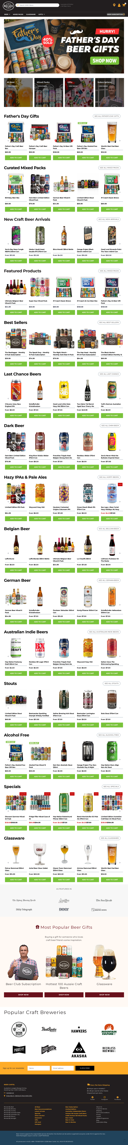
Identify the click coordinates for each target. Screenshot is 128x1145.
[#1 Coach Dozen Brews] (112, 184)
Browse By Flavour (9, 1116)
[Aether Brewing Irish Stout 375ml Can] (64, 700)
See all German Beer (109, 580)
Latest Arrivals (40, 1111)
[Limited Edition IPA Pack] (16, 493)
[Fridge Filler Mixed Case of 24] (40, 803)
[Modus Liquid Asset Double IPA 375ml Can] (40, 235)
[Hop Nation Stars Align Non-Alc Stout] (112, 751)
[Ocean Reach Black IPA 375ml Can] (88, 493)
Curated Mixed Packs (25, 167)
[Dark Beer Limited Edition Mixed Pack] (40, 184)
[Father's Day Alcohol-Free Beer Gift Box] (88, 132)
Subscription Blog (101, 1122)
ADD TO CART (16, 261)
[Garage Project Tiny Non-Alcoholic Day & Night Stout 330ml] (88, 751)
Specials (12, 786)
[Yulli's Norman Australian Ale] (112, 390)
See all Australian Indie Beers (104, 632)
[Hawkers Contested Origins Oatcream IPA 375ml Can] (64, 493)
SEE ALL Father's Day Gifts (106, 116)
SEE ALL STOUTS (112, 683)
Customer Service (101, 1109)
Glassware (31, 14)
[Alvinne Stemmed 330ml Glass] (88, 854)
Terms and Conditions (103, 1112)
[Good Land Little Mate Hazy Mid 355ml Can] (64, 390)
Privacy (98, 1114)
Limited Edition (71, 1109)
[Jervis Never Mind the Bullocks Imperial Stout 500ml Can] (112, 442)
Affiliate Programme (102, 1118)
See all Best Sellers (109, 322)
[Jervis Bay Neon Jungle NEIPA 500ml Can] (16, 235)
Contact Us (10, 1093)
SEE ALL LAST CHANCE (109, 374)
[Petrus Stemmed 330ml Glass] (16, 854)
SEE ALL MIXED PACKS (109, 168)
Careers (98, 1116)
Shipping (99, 1110)
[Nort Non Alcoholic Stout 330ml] (64, 751)
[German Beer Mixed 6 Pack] (64, 184)
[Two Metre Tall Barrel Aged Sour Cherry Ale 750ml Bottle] (88, 390)
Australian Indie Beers (26, 631)
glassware (104, 984)
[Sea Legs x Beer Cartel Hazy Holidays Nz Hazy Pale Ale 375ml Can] (112, 493)
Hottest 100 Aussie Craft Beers (64, 985)
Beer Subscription (115, 14)
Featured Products (22, 270)
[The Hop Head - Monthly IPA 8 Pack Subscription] (88, 339)
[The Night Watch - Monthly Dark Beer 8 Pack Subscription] (64, 339)
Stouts (10, 683)
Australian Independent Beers (76, 1111)
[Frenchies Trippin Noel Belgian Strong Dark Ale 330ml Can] (64, 442)
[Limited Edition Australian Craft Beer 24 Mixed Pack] (112, 803)
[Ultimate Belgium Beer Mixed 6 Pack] (16, 287)
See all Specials (111, 787)
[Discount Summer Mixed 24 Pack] (16, 803)
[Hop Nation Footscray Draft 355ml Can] (16, 648)
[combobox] (37, 5)
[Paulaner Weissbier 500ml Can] (64, 596)
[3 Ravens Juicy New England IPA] (16, 390)
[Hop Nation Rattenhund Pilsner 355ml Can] (64, 803)
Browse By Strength (10, 1118)
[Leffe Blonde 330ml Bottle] (40, 545)
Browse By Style (9, 1107)
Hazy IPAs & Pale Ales (25, 477)
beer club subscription (23, 984)
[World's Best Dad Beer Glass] (112, 132)
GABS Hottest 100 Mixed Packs (76, 1115)
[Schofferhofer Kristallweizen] (40, 390)
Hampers (38, 1124)
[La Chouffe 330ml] (88, 545)
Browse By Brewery (10, 1109)
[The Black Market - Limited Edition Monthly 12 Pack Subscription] (112, 339)
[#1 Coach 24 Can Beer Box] (88, 287)
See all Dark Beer (110, 426)
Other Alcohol (39, 1115)
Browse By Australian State (12, 1112)
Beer (6, 14)
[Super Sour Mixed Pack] (40, 287)
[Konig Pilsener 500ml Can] (88, 596)
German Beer (17, 580)
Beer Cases (69, 1118)
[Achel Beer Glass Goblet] (40, 854)
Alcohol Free (16, 735)
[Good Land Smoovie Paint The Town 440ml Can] (112, 235)
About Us (99, 1107)
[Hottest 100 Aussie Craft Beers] (63, 962)
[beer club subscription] (23, 962)
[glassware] (104, 962)
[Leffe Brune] (16, 545)
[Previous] (8, 140)
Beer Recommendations (43, 1109)
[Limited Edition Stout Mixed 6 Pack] (88, 184)
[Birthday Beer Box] (16, 184)
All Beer (37, 1107)
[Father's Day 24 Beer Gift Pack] (64, 132)
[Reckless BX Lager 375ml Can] (40, 648)
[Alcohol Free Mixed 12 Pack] (40, 751)
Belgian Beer (17, 528)
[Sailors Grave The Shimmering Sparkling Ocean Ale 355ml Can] (112, 648)
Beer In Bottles (71, 1122)
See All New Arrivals (108, 219)
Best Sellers (15, 322)
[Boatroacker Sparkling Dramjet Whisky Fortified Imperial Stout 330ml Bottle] (40, 700)
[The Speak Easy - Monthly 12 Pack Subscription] (40, 339)
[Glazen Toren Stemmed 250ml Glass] (64, 854)
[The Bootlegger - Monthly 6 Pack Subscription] (16, 339)
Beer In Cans (70, 1120)
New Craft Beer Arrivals (27, 219)
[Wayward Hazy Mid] (40, 493)
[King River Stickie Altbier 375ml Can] (40, 442)
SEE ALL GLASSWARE (110, 838)
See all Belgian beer (109, 529)
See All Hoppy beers (109, 477)
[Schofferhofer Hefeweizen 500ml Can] (112, 596)
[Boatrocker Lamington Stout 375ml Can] (88, 700)
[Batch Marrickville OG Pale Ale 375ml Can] (88, 803)
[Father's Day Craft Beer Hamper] (40, 132)
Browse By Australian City (12, 1114)
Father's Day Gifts (21, 116)
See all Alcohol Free (108, 735)
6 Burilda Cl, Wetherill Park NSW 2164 (19, 1096)
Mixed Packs (18, 14)
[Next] (120, 140)
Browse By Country (10, 1110)
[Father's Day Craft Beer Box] (16, 132)
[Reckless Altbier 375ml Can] (88, 442)
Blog (97, 1120)
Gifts (40, 14)
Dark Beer (14, 425)
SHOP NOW (23, 995)
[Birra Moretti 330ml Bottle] (64, 235)
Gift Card (38, 1122)
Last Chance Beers (22, 374)
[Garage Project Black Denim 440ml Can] (88, 235)
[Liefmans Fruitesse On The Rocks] (112, 545)
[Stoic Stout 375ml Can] (112, 700)
